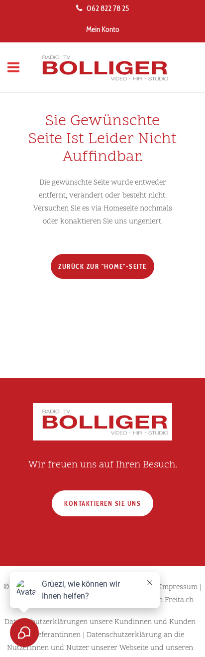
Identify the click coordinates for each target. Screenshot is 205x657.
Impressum (179, 587)
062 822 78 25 (108, 8)
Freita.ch (179, 600)
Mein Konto (102, 29)
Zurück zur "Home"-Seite (102, 266)
